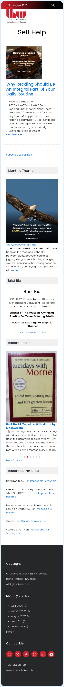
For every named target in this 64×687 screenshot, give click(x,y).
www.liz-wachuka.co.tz (19, 670)
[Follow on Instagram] (34, 654)
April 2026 (17, 605)
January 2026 (19, 611)
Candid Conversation (34, 521)
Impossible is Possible (43, 481)
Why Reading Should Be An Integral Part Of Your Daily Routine (30, 89)
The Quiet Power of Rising (21, 244)
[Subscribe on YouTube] (51, 654)
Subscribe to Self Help (19, 154)
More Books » (14, 460)
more (14, 270)
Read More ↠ (14, 134)
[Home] (16, 15)
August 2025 (18, 616)
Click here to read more (32, 332)
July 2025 (16, 621)
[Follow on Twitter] (18, 654)
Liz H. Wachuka (38, 573)
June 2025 (17, 626)
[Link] (43, 654)
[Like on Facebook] (26, 654)
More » (10, 631)
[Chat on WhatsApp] (9, 654)
